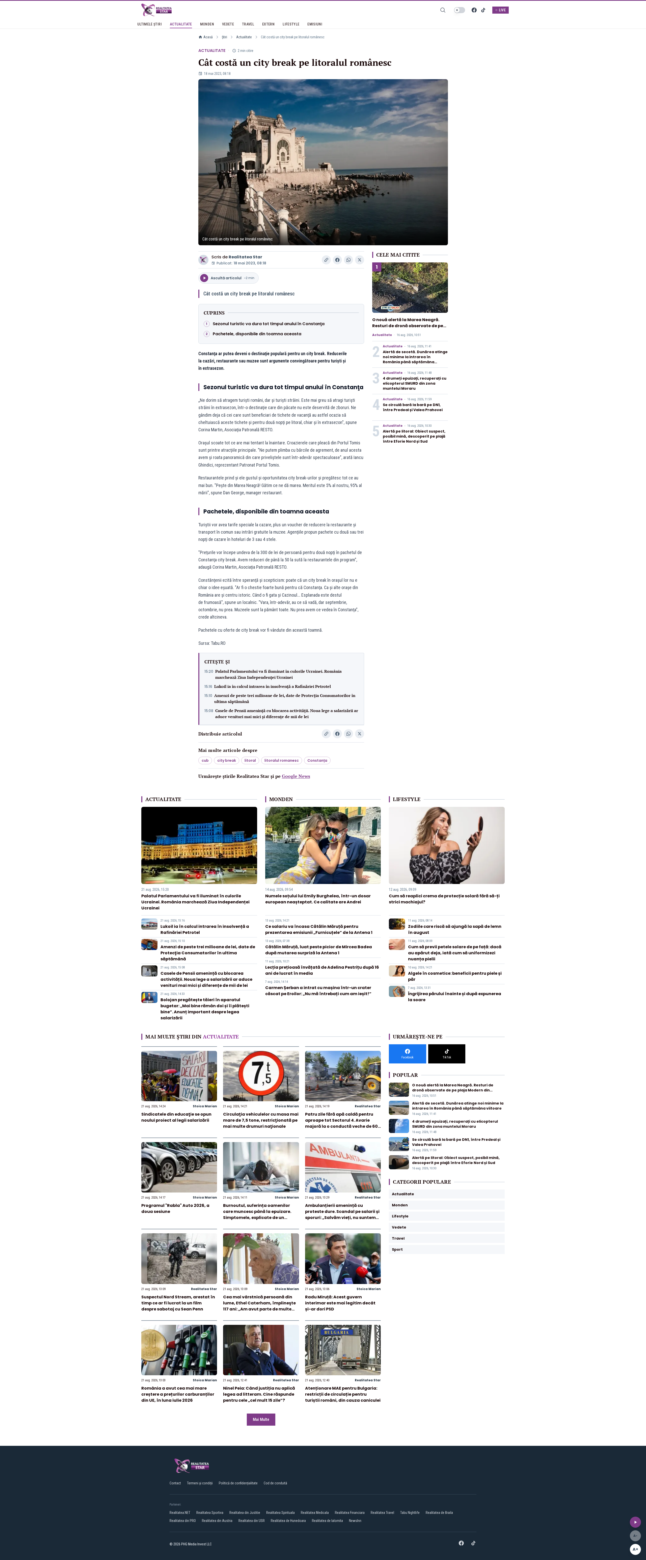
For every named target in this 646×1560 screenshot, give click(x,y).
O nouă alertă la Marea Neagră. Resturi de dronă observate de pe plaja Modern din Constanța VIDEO (409, 326)
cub (205, 760)
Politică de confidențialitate (238, 1483)
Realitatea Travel (382, 1513)
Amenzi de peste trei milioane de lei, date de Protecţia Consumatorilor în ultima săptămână (284, 698)
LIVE (502, 10)
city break (226, 760)
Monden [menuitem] (207, 24)
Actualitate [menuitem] (181, 24)
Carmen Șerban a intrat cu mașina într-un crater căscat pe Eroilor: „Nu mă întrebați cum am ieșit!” (318, 991)
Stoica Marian (205, 1106)
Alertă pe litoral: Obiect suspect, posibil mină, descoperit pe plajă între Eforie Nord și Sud (414, 436)
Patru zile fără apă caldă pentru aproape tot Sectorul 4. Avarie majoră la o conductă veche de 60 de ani (341, 1123)
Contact (175, 1483)
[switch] (459, 10)
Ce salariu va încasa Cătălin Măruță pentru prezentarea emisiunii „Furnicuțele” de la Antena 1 (318, 929)
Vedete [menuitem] (228, 24)
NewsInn (355, 1521)
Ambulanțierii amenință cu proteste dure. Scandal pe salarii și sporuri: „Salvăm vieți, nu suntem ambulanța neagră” (342, 1215)
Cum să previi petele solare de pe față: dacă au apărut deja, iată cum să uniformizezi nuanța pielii (454, 953)
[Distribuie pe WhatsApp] (348, 259)
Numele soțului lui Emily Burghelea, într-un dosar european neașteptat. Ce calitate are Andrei (318, 899)
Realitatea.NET (180, 1513)
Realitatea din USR (251, 1521)
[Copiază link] (326, 259)
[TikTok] (483, 10)
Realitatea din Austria (217, 1521)
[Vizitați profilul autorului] (203, 260)
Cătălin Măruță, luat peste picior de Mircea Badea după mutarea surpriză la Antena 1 (318, 950)
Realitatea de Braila (439, 1513)
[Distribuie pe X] (359, 259)
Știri (224, 37)
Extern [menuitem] (268, 24)
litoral (250, 760)
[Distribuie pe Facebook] (337, 259)
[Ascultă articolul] (635, 1522)
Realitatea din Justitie (244, 1513)
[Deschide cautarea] (443, 10)
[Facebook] (474, 10)
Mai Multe (261, 1419)
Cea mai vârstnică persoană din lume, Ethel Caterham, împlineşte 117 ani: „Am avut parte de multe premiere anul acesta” (259, 1306)
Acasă (208, 37)
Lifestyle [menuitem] (291, 24)
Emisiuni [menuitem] (314, 24)
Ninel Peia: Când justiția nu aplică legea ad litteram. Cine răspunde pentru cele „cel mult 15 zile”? (259, 1394)
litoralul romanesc (281, 760)
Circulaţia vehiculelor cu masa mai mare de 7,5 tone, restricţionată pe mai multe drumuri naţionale (261, 1120)
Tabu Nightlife (410, 1513)
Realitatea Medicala (315, 1513)
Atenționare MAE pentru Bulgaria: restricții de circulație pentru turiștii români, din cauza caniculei (343, 1394)
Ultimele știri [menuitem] (149, 24)
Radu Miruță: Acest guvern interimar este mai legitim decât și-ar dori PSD (340, 1303)
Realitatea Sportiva (209, 1513)
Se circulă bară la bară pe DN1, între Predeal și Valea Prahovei (413, 407)
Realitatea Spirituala (280, 1513)
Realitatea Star (245, 257)
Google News (296, 776)
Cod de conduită (275, 1483)
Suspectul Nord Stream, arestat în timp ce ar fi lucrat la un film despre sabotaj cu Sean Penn (178, 1303)
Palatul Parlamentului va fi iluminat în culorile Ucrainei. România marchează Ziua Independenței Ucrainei (278, 674)
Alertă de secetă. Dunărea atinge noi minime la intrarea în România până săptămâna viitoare (415, 359)
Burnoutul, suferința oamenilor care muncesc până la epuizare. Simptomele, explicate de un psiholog (257, 1215)
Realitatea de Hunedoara (288, 1521)
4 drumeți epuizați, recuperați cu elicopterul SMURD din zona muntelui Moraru (414, 383)
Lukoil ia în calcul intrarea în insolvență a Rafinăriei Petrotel (272, 686)
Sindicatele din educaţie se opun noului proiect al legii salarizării (176, 1117)
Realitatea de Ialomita (327, 1521)
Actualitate (244, 37)
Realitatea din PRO (183, 1521)
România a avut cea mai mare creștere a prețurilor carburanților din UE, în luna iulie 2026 (177, 1394)
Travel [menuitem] (248, 24)
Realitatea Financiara (350, 1513)
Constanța (317, 760)
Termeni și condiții (200, 1483)
